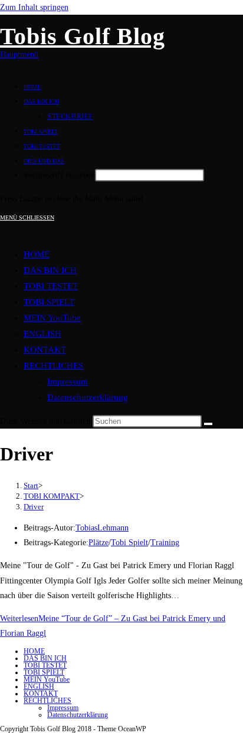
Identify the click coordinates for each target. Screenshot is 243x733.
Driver (34, 506)
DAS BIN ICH (50, 270)
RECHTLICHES (53, 365)
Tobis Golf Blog (82, 36)
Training (164, 542)
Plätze (98, 542)
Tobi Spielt (129, 542)
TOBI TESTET (51, 286)
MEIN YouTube (52, 318)
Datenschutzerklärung (87, 397)
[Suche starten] (208, 424)
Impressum (67, 381)
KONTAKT (45, 349)
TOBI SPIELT (49, 302)
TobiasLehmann (102, 527)
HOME (37, 254)
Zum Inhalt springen (34, 7)
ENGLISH (42, 334)
